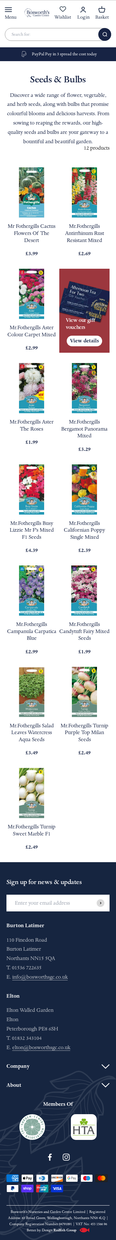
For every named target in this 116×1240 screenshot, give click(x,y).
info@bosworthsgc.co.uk (40, 977)
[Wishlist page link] (62, 13)
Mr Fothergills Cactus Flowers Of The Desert (31, 233)
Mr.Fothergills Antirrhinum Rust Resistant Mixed (84, 233)
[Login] (83, 9)
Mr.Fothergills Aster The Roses (31, 425)
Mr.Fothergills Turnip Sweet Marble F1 (31, 830)
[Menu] (8, 9)
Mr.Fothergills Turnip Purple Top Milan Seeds (84, 732)
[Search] (104, 34)
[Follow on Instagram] (66, 1157)
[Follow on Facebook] (49, 1157)
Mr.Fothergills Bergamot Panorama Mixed (84, 428)
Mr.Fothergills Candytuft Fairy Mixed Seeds (84, 631)
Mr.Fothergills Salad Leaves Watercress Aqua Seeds (32, 732)
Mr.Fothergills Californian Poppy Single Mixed (84, 530)
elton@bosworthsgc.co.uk (41, 1047)
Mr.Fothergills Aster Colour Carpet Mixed (31, 331)
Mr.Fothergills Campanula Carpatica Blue (31, 631)
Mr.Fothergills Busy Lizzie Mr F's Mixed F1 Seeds (32, 530)
